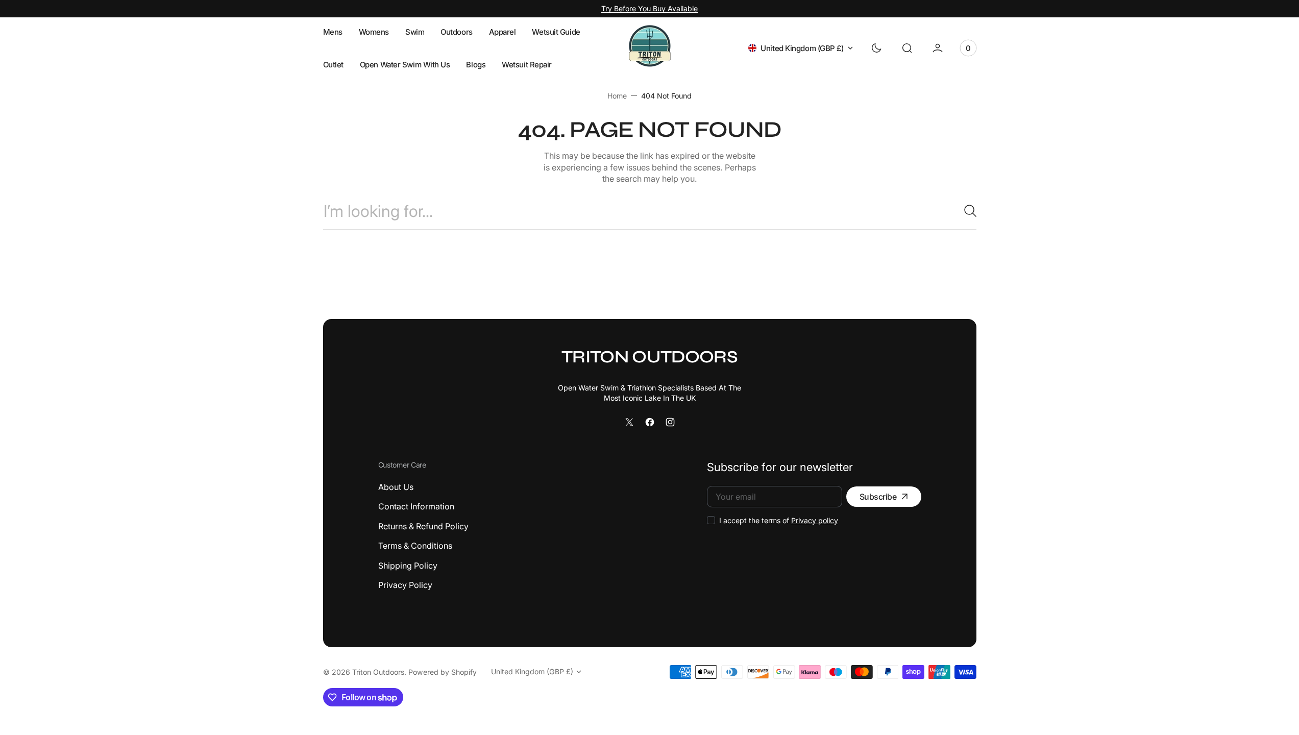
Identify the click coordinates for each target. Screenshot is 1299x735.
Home (617, 95)
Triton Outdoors (378, 672)
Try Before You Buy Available (649, 8)
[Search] (966, 211)
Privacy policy (814, 520)
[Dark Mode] (876, 48)
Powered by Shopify (442, 672)
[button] (907, 48)
